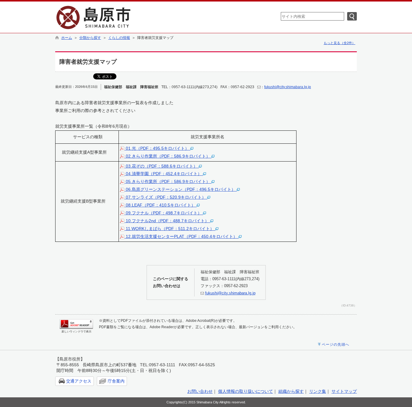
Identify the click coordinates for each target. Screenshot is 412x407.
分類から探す (90, 38)
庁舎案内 (116, 381)
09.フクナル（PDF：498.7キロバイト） (164, 212)
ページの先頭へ (335, 344)
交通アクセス (78, 381)
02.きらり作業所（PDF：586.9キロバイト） (168, 156)
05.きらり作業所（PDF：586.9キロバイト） (168, 181)
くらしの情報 (119, 38)
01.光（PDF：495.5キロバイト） (157, 148)
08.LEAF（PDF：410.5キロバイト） (161, 205)
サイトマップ (344, 391)
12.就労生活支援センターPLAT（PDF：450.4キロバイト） (182, 236)
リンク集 (317, 391)
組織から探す (291, 391)
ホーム (66, 38)
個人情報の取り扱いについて (245, 391)
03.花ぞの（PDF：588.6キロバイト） (162, 166)
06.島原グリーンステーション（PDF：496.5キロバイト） (181, 189)
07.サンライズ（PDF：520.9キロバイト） (166, 197)
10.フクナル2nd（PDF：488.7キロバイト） (167, 220)
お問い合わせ (200, 391)
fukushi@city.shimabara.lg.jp (287, 87)
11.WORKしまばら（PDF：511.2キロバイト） (170, 228)
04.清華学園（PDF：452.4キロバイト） (164, 173)
